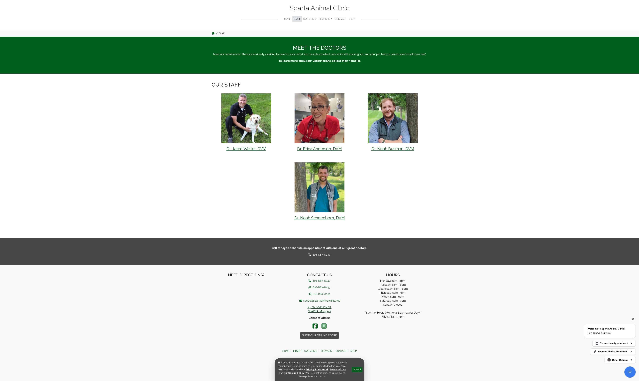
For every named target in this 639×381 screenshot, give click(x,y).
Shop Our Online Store (319, 335)
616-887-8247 (321, 287)
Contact (340, 19)
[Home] (213, 33)
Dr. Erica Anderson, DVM (319, 148)
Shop (352, 19)
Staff (297, 19)
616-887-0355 (321, 294)
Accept (357, 369)
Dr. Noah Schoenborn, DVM (319, 217)
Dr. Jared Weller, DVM (246, 148)
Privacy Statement (317, 369)
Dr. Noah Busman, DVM (392, 148)
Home (287, 19)
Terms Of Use (338, 369)
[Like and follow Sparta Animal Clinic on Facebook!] (316, 326)
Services (324, 19)
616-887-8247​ (321, 254)
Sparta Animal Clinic (319, 8)
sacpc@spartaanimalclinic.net (321, 300)
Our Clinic (309, 19)
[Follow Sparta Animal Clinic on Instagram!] (324, 326)
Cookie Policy (296, 373)
